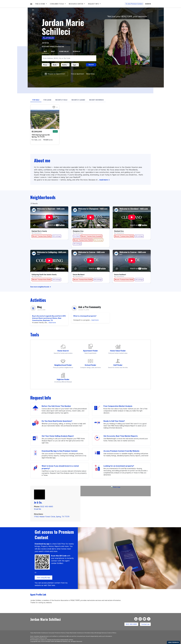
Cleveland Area (119, 231)
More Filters (90, 74)
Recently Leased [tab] (78, 100)
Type (74, 65)
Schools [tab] (76, 51)
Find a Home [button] (40, 4)
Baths (64, 65)
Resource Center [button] (76, 4)
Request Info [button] (94, 4)
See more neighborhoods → (40, 287)
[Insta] (33, 14)
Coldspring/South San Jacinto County (44, 274)
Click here (51, 585)
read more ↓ (104, 180)
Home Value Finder (118, 351)
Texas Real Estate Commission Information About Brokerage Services (86, 633)
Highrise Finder (63, 379)
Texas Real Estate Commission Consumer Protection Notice (47, 633)
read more (52, 322)
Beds (55, 65)
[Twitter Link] (33, 23)
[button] (31, 4)
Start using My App (43, 577)
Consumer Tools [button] (57, 4)
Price (45, 65)
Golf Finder (117, 365)
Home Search (63, 351)
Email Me (37, 509)
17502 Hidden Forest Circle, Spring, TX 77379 (51, 517)
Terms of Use (43, 638)
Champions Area (78, 231)
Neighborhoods (43, 197)
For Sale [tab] (35, 100)
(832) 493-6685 (48, 46)
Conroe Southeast (120, 274)
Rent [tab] (53, 51)
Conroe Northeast (79, 274)
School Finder (90, 365)
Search (91, 64)
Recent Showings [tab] (96, 100)
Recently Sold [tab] (61, 100)
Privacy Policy (34, 638)
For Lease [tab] (47, 100)
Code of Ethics (112, 633)
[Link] (33, 19)
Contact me (145, 624)
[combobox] (69, 58)
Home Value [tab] (64, 51)
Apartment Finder (90, 351)
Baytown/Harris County (39, 231)
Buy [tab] (45, 51)
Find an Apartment (77, 74)
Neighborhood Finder (63, 365)
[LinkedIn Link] (33, 10)
